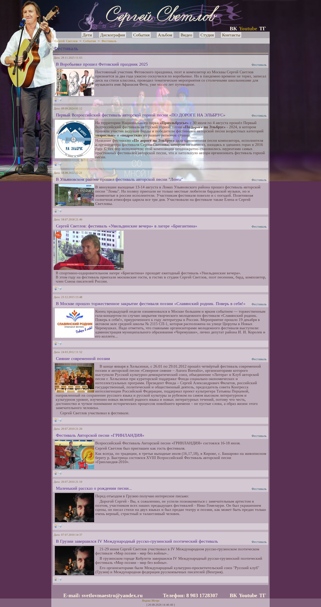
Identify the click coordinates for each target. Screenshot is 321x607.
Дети (87, 34)
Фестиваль (109, 41)
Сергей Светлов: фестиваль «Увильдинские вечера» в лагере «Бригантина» (126, 225)
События (141, 34)
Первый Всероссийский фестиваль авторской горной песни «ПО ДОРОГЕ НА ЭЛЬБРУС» (140, 115)
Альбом (165, 34)
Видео (186, 34)
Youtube (248, 28)
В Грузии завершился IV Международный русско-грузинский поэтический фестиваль (137, 541)
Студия (207, 34)
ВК (233, 28)
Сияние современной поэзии (83, 358)
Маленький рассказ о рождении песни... (94, 488)
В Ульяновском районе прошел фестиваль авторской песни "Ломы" (119, 179)
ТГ (262, 28)
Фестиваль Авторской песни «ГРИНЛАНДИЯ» (100, 435)
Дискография (112, 34)
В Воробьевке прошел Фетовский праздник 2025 (102, 64)
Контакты (231, 34)
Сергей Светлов (66, 41)
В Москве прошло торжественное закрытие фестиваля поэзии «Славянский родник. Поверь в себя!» (150, 303)
